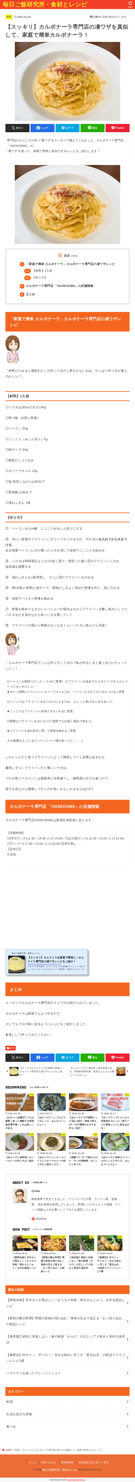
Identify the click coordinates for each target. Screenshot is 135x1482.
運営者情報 (67, 1462)
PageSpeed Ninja (76, 1479)
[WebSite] (39, 1219)
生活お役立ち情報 (19, 1414)
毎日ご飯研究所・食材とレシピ (45, 4)
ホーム (32, 1462)
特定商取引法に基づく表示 (93, 1462)
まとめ (28, 294)
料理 (9, 17)
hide (74, 255)
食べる (11, 1426)
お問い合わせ (48, 1462)
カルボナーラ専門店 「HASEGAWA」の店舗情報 (57, 285)
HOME (8, 1450)
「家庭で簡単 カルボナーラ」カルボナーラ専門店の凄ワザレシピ (68, 264)
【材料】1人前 (38, 270)
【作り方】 (36, 277)
